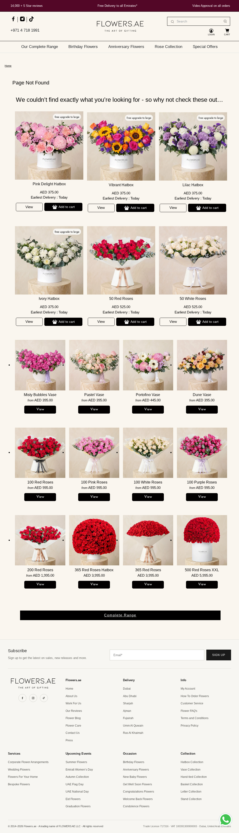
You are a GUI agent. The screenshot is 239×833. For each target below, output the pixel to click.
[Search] (225, 21)
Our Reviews (74, 711)
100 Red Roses (40, 482)
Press (69, 740)
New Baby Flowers (135, 776)
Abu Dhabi (130, 696)
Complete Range (120, 615)
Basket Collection (192, 784)
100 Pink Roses (94, 482)
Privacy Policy (189, 725)
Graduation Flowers (78, 806)
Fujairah (128, 718)
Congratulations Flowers (138, 791)
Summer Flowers (76, 762)
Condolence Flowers (136, 806)
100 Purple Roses (202, 482)
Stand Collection (191, 799)
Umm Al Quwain (133, 725)
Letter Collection (191, 791)
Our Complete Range (39, 46)
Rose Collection (168, 46)
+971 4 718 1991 (25, 30)
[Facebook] (22, 698)
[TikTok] (44, 698)
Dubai (127, 688)
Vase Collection (190, 769)
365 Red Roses (148, 570)
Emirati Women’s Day (79, 769)
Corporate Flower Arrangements (28, 762)
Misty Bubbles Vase (40, 395)
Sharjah (128, 703)
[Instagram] (33, 698)
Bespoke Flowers (19, 784)
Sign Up (218, 655)
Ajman (127, 711)
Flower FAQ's (189, 711)
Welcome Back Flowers (138, 799)
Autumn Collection (77, 776)
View (29, 207)
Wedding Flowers (19, 769)
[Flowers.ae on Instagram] (22, 21)
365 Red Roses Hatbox (94, 570)
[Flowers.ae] (120, 26)
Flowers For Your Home (23, 776)
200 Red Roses (40, 570)
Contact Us (73, 733)
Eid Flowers (73, 799)
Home (8, 66)
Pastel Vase (94, 395)
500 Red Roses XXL (202, 570)
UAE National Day (77, 791)
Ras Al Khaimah (133, 733)
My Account (188, 688)
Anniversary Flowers (126, 46)
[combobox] (198, 21)
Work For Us (73, 703)
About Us (71, 696)
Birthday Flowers (83, 46)
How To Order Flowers (195, 696)
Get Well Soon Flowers (137, 784)
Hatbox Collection (192, 762)
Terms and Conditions (194, 718)
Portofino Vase (148, 395)
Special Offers (205, 46)
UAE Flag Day (75, 784)
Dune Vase (202, 395)
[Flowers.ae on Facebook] (13, 21)
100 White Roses (148, 482)
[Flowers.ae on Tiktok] (31, 21)
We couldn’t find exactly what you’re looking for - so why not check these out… (119, 99)
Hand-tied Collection (194, 776)
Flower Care (73, 725)
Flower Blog (73, 718)
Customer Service (192, 703)
